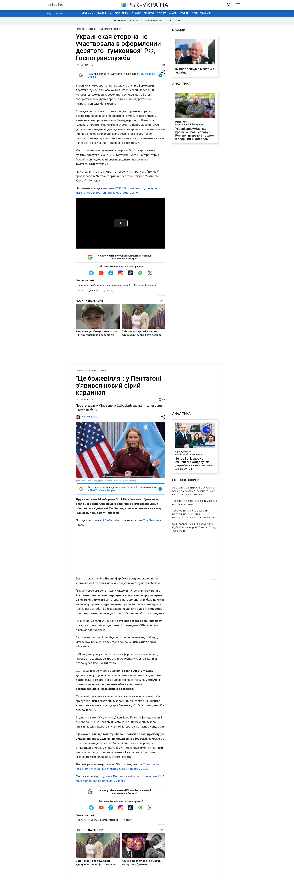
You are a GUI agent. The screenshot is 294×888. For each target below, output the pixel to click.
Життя (149, 13)
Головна (80, 29)
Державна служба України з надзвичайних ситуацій (103, 285)
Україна (81, 290)
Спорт (161, 13)
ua (49, 4)
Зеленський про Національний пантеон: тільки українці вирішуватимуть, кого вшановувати (193, 514)
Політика (122, 13)
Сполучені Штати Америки (104, 820)
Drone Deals (136, 21)
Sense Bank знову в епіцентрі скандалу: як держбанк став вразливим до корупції (195, 463)
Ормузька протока (155, 21)
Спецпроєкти (202, 13)
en (55, 4)
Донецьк (93, 290)
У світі (103, 370)
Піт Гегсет (127, 820)
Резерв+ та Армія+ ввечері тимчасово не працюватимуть (194, 502)
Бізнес (136, 13)
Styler (184, 13)
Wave (172, 13)
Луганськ (107, 290)
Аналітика (104, 13)
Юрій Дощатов (183, 452)
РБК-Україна (111, 520)
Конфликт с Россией (110, 29)
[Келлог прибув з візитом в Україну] (195, 52)
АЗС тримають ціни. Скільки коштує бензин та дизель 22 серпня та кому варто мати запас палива (193, 491)
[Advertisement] (120, 551)
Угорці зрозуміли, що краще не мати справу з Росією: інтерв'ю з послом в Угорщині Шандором (194, 134)
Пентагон (82, 820)
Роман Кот (181, 122)
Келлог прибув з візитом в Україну (194, 70)
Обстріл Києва (119, 21)
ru (61, 4)
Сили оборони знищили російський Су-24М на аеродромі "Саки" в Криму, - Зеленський (194, 527)
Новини (87, 13)
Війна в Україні (174, 21)
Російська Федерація (145, 285)
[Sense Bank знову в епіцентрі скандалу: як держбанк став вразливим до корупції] (195, 435)
